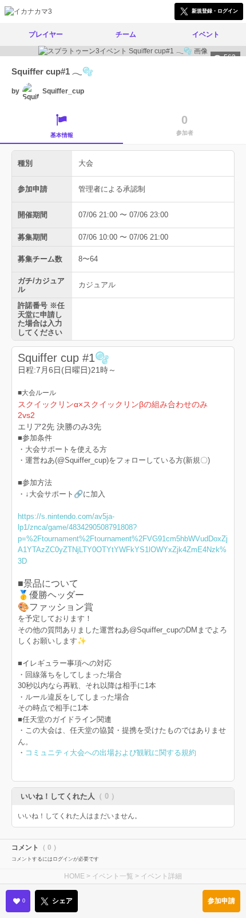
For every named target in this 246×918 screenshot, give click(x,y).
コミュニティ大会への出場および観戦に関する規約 (110, 752)
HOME (74, 876)
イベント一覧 (112, 876)
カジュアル (97, 284)
